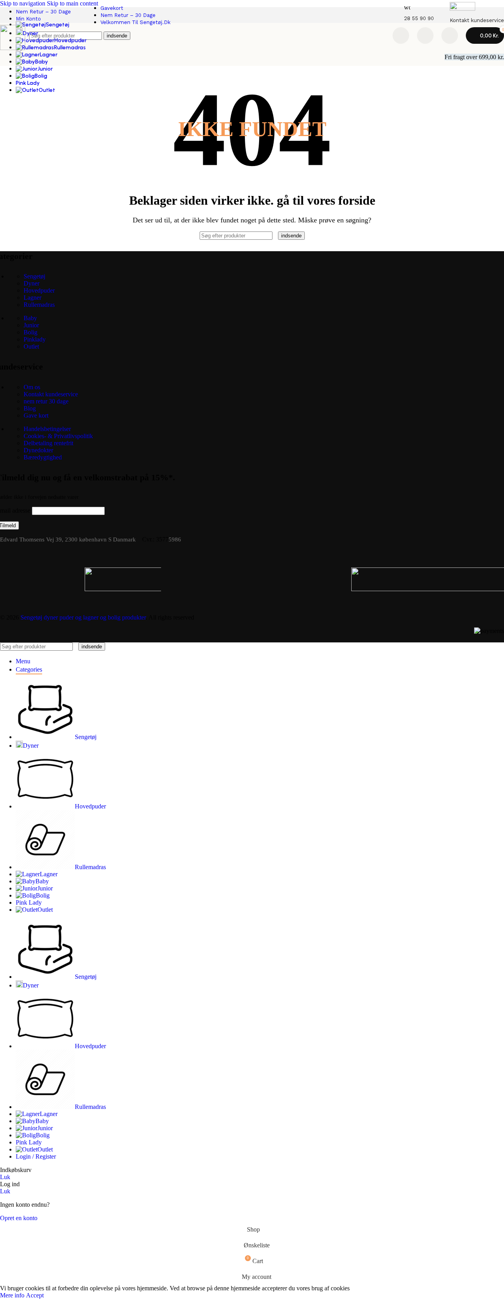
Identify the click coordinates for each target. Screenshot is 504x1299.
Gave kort (36, 415)
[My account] (449, 35)
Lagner (32, 297)
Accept (35, 1295)
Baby (30, 318)
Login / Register (36, 1156)
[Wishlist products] (425, 35)
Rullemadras (39, 304)
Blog (30, 408)
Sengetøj (34, 276)
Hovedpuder (39, 290)
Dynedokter (38, 450)
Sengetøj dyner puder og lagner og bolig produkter (83, 617)
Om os (32, 387)
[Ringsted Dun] (264, 579)
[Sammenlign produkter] (401, 35)
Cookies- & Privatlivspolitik (58, 436)
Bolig (30, 332)
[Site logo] (12, 48)
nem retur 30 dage (46, 401)
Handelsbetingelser (47, 429)
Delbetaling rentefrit (48, 443)
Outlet (31, 346)
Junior (31, 325)
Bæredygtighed (43, 457)
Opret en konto (18, 1218)
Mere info (13, 1295)
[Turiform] (46, 579)
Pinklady (35, 339)
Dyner (31, 283)
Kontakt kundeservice (51, 394)
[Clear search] (276, 235)
